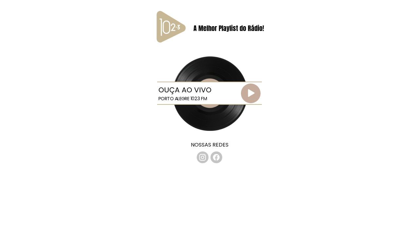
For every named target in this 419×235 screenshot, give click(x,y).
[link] (203, 157)
